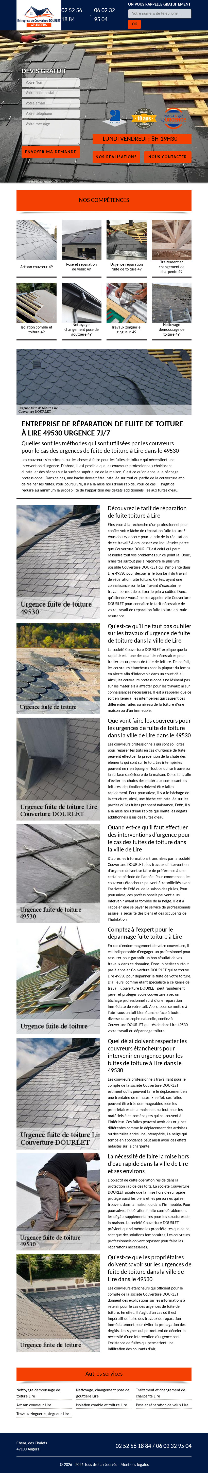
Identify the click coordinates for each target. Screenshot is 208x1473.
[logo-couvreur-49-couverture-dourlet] (38, 15)
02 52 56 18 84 (71, 15)
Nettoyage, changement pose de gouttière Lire (102, 1393)
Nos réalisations (116, 157)
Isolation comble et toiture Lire (101, 1405)
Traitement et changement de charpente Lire (160, 1393)
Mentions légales (134, 1465)
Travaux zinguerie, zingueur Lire (42, 1414)
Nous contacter (167, 157)
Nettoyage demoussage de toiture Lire (38, 1393)
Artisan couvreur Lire (33, 1405)
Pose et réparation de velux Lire (162, 1405)
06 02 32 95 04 (104, 15)
